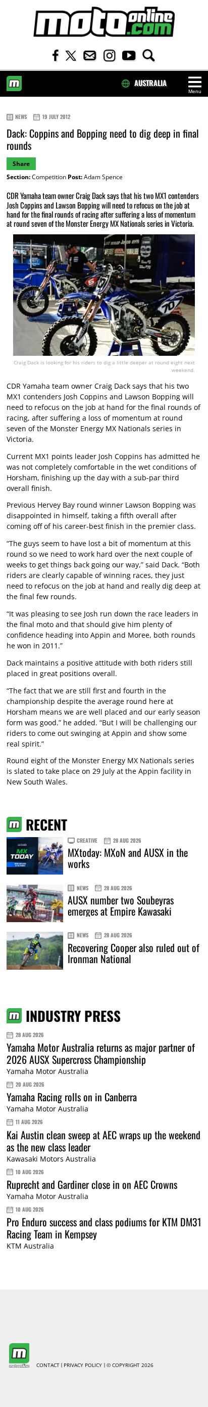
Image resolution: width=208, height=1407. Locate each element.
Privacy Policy (83, 1365)
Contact (48, 1365)
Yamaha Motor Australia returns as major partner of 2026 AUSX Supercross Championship (101, 1053)
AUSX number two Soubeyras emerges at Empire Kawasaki (121, 905)
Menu (194, 91)
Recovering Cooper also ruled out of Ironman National (133, 953)
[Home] (104, 22)
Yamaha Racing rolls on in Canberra (72, 1096)
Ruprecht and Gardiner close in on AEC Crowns (92, 1184)
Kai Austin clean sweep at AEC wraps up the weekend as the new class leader (103, 1140)
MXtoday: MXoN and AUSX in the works (128, 858)
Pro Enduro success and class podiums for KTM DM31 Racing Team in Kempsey (104, 1228)
